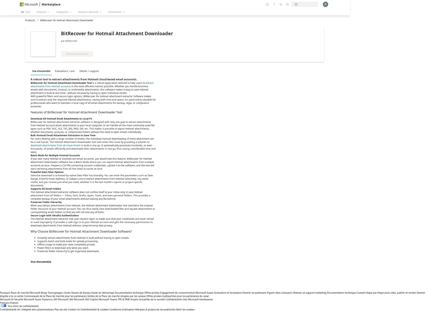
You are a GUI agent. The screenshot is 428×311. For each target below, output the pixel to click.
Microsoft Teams (108, 299)
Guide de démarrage (102, 292)
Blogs (44, 292)
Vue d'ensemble (41, 71)
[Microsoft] (29, 4)
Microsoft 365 (65, 299)
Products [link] (30, 20)
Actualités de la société (152, 299)
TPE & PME (124, 299)
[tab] (42, 71)
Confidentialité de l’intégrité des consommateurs (27, 309)
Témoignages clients (59, 292)
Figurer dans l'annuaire (279, 292)
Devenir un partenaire (254, 292)
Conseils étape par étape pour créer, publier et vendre (386, 292)
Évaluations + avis (65, 71)
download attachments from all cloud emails (56, 145)
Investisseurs (206, 299)
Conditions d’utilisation (122, 309)
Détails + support (89, 71)
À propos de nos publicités (160, 309)
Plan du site (61, 309)
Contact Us (74, 309)
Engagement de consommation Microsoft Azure (187, 292)
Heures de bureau (81, 292)
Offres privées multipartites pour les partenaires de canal (177, 296)
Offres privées (151, 292)
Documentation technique (129, 292)
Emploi (134, 299)
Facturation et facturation (228, 292)
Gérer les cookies (185, 309)
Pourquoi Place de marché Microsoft (20, 292)
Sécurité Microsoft (24, 299)
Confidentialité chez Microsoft (182, 299)
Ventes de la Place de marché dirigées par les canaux (116, 296)
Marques (140, 309)
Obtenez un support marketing (309, 292)
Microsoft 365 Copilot (86, 299)
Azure (38, 299)
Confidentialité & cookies (94, 309)
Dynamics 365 (49, 299)
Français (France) (9, 302)
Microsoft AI (7, 299)
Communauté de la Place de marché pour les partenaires (55, 296)
